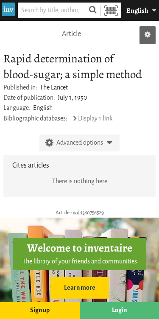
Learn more (79, 288)
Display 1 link (95, 119)
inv (8, 9)
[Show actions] (147, 35)
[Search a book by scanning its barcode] (111, 10)
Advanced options (79, 143)
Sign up (40, 310)
